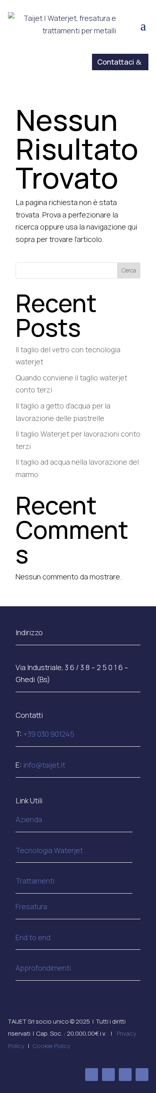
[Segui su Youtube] (142, 1074)
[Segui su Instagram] (125, 1074)
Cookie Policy (51, 1046)
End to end (33, 937)
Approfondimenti (43, 968)
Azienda (29, 819)
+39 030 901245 (48, 734)
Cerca (129, 270)
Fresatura (31, 906)
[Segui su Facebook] (91, 1074)
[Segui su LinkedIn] (108, 1074)
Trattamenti (35, 881)
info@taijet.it (44, 765)
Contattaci (115, 62)
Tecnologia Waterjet (49, 850)
